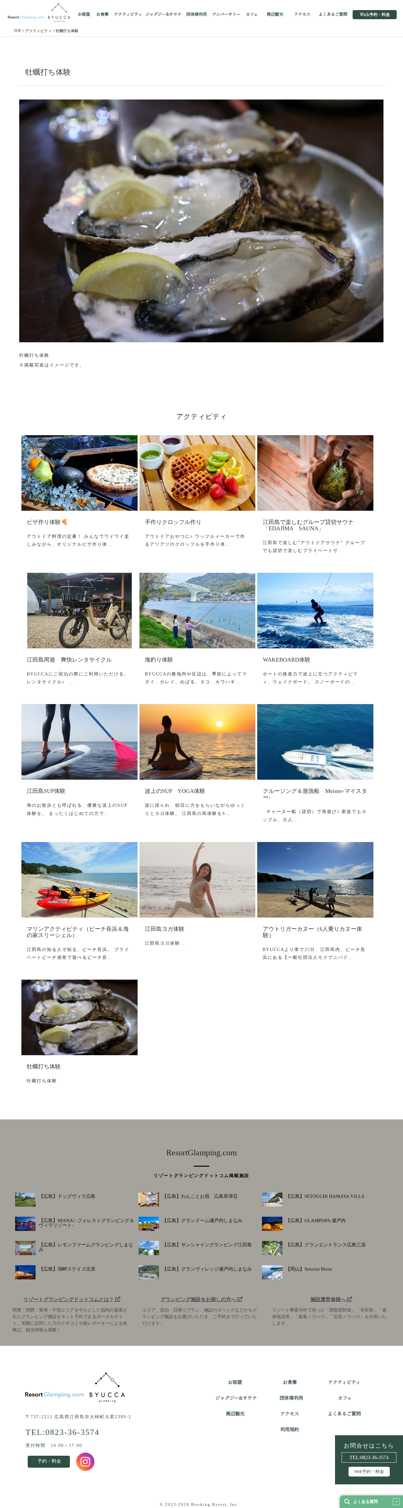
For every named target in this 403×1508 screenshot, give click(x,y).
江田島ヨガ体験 (164, 929)
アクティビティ (128, 14)
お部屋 (84, 14)
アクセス (302, 14)
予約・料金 (49, 1461)
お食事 (102, 14)
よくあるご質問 (333, 14)
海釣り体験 (159, 660)
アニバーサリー (226, 14)
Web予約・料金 (375, 14)
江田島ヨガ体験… (165, 943)
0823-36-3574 (374, 1457)
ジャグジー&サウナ (163, 14)
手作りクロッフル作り (173, 522)
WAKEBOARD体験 (286, 660)
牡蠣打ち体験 (44, 1066)
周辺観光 (275, 14)
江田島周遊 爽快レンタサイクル (69, 660)
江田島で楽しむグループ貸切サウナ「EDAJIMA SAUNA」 (308, 525)
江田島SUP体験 (46, 791)
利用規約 (289, 1429)
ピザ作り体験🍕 (47, 522)
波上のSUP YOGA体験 (175, 791)
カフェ (252, 14)
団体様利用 (196, 14)
